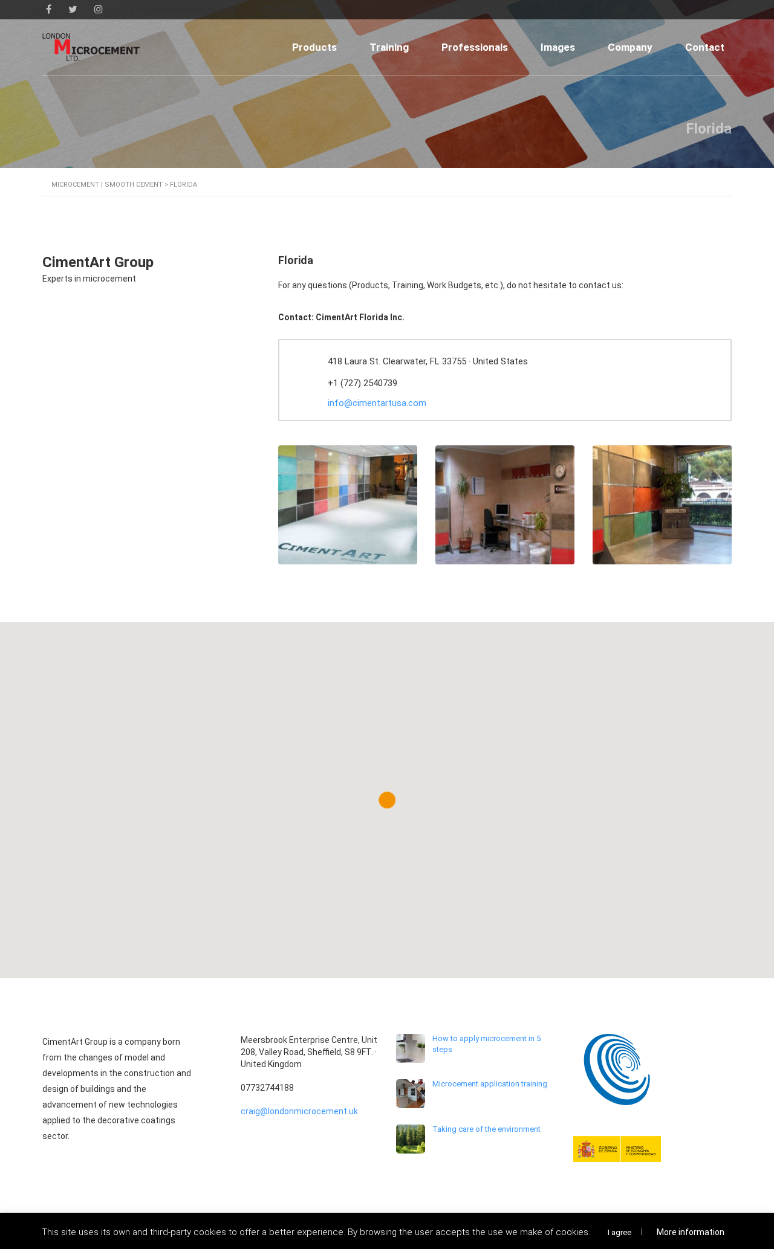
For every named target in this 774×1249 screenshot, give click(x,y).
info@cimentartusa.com (377, 403)
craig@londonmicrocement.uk (299, 1111)
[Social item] (48, 10)
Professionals (474, 47)
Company (630, 47)
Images (558, 47)
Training (389, 47)
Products (314, 47)
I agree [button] (619, 1232)
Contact (704, 47)
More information (690, 1232)
